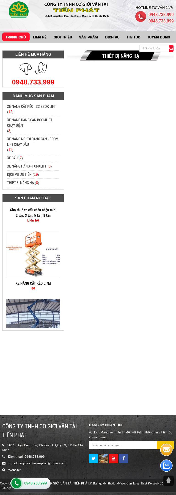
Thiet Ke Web (149, 483)
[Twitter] (93, 458)
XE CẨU (12, 157)
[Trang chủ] (17, 9)
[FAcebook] (123, 458)
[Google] (103, 458)
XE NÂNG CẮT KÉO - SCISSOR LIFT (31, 106)
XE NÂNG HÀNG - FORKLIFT (27, 166)
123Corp (5, 488)
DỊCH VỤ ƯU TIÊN (19, 174)
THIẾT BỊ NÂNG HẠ (20, 182)
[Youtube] (113, 458)
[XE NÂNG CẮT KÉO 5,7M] (33, 272)
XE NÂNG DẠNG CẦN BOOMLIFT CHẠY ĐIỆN (29, 122)
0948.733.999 (35, 483)
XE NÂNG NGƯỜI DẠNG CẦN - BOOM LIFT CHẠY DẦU (32, 141)
